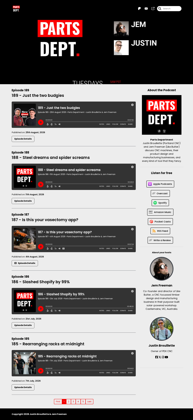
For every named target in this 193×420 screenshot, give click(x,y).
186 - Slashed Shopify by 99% (41, 282)
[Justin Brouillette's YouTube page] (166, 357)
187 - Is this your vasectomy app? (45, 220)
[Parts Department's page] (151, 9)
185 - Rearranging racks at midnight (48, 344)
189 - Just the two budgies (38, 95)
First (58, 401)
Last (89, 401)
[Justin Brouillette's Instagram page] (163, 357)
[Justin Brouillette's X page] (159, 357)
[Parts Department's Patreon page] (139, 9)
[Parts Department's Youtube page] (144, 9)
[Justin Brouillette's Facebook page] (156, 357)
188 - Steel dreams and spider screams (51, 157)
